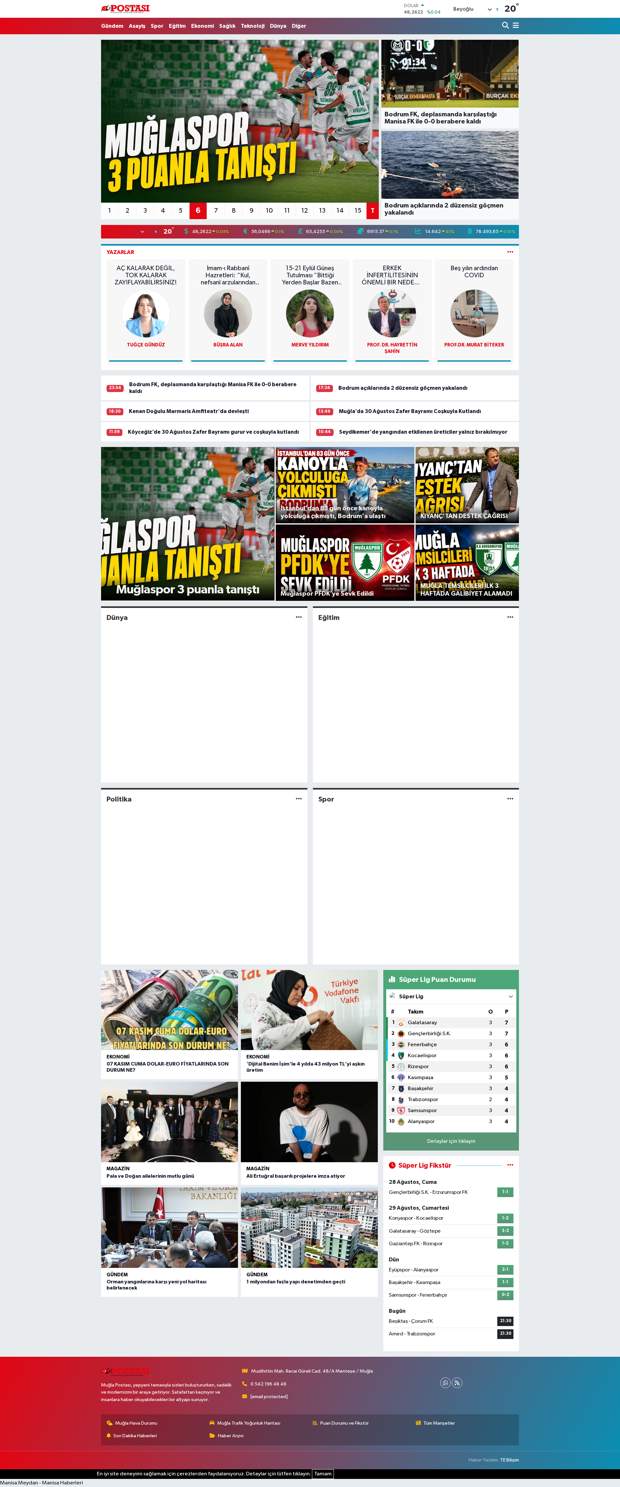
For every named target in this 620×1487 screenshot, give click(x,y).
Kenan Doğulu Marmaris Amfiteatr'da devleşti (189, 411)
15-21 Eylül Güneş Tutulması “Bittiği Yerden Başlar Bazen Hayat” (310, 275)
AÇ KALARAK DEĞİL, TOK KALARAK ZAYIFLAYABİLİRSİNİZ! (146, 275)
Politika (119, 799)
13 (322, 210)
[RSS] (457, 1382)
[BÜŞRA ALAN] (228, 313)
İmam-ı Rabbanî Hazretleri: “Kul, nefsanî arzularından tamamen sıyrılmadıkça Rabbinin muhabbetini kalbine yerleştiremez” (228, 275)
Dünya (278, 26)
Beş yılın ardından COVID (474, 272)
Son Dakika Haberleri (135, 1435)
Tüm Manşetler (439, 1423)
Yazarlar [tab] (120, 252)
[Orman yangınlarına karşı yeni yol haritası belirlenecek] (169, 1227)
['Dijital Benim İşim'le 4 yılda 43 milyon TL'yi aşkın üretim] (309, 1010)
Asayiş (137, 26)
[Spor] (510, 799)
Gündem (112, 26)
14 (340, 210)
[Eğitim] (510, 617)
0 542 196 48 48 (268, 1384)
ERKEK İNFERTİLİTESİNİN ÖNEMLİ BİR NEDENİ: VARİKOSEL (392, 275)
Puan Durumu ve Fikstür (344, 1423)
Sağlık (227, 26)
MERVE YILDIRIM (310, 345)
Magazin (118, 1168)
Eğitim (177, 26)
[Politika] (299, 799)
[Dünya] (299, 617)
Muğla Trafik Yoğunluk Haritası (248, 1423)
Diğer (299, 26)
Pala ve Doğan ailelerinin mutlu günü (150, 1176)
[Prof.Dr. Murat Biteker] (474, 313)
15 (358, 210)
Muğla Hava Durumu (136, 1423)
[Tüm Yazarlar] (510, 252)
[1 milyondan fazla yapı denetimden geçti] (309, 1227)
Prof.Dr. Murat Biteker (474, 345)
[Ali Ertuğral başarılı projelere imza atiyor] (309, 1122)
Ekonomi (202, 26)
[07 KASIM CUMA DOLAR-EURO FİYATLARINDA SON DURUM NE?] (169, 1010)
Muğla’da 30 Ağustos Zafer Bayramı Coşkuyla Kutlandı (410, 411)
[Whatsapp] (445, 1382)
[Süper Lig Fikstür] (510, 1165)
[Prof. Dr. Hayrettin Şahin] (392, 313)
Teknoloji (252, 26)
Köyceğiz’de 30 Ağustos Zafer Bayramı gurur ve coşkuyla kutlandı (213, 432)
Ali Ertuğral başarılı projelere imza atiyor (295, 1176)
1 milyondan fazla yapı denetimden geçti (295, 1281)
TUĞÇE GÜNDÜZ (146, 345)
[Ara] (506, 26)
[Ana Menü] (514, 26)
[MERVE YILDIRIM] (310, 313)
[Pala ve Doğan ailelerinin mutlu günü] (169, 1122)
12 (304, 210)
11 (287, 210)
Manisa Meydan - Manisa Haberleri (41, 1483)
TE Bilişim (509, 1460)
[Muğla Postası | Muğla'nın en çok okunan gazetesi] (125, 9)
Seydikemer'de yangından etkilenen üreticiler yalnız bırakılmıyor (423, 432)
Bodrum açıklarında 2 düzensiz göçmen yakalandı (403, 388)
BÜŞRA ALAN (228, 345)
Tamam (323, 1474)
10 (269, 210)
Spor (157, 26)
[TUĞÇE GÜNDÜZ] (146, 313)
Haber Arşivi (230, 1435)
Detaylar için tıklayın (451, 1141)
